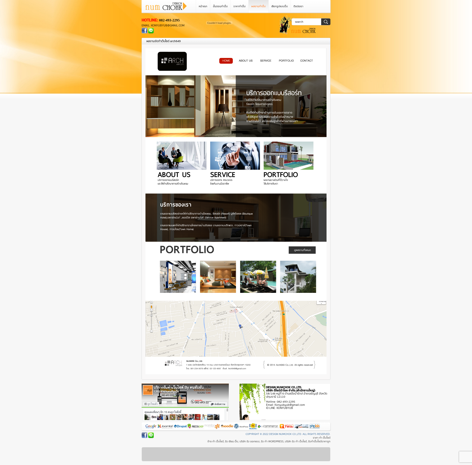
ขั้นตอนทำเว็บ (220, 6)
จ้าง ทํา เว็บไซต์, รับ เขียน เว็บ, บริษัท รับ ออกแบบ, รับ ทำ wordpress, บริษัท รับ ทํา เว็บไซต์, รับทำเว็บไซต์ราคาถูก (268, 441)
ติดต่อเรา (298, 6)
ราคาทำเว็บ (239, 6)
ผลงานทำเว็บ (258, 6)
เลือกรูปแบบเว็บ (279, 6)
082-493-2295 (169, 20)
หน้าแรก (203, 6)
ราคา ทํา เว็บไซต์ (321, 438)
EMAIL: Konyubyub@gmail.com (163, 25)
